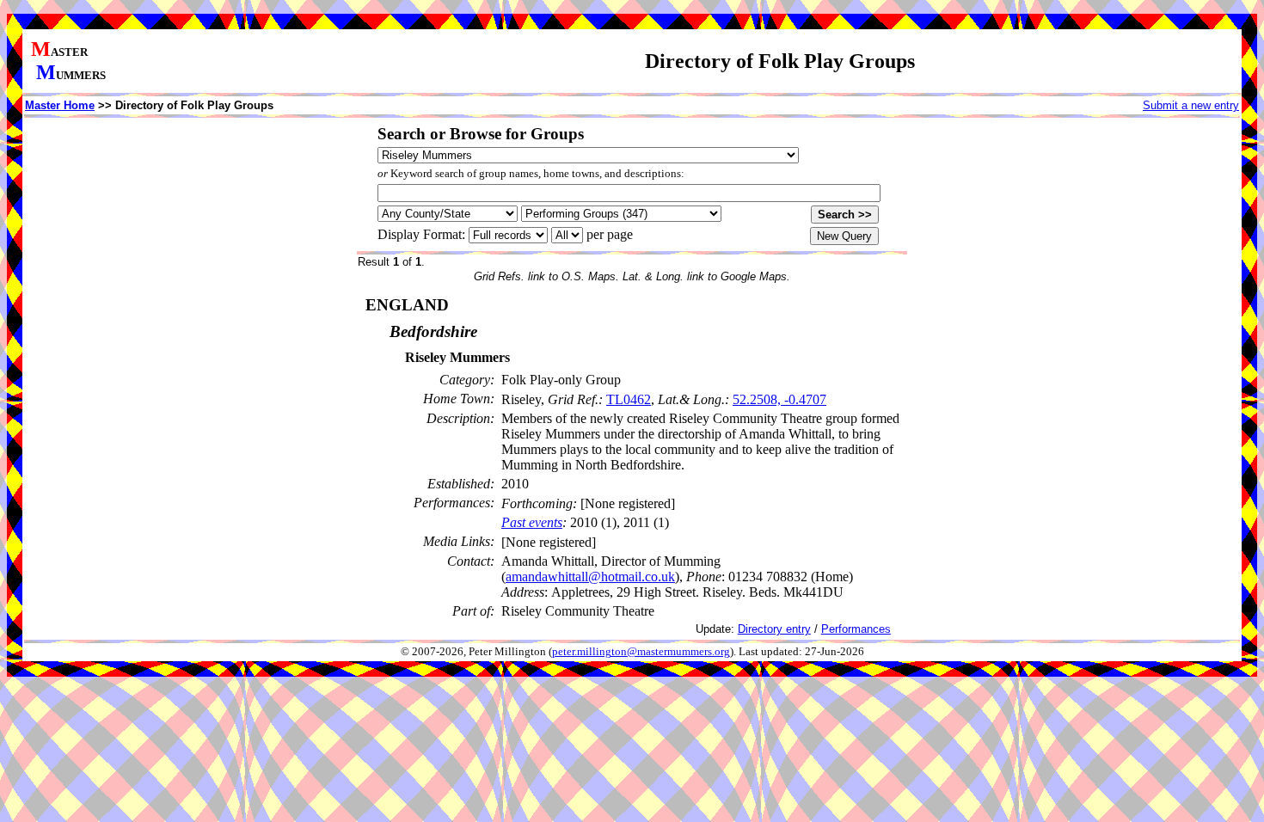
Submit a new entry (1191, 105)
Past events (531, 522)
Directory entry (774, 629)
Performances (856, 629)
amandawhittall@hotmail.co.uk (590, 576)
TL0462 (628, 399)
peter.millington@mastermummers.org (641, 652)
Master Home (60, 105)
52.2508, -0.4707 (779, 399)
